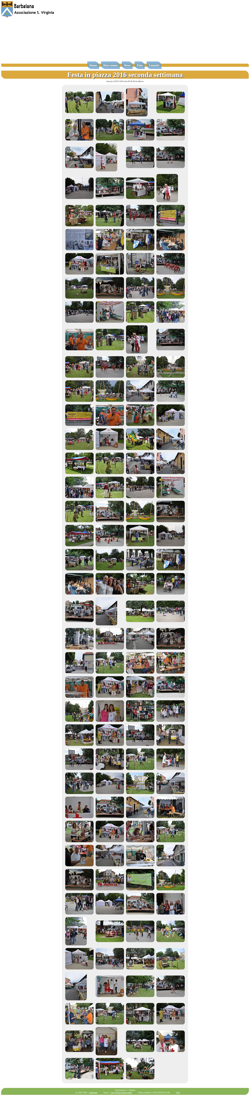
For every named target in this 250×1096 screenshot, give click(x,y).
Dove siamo (110, 65)
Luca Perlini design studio (121, 1092)
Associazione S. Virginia (125, 1090)
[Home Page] (28, 17)
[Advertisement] (125, 41)
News (127, 65)
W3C (178, 1092)
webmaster (93, 1092)
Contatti (154, 65)
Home (93, 65)
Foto (140, 65)
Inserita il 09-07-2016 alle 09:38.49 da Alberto (125, 81)
